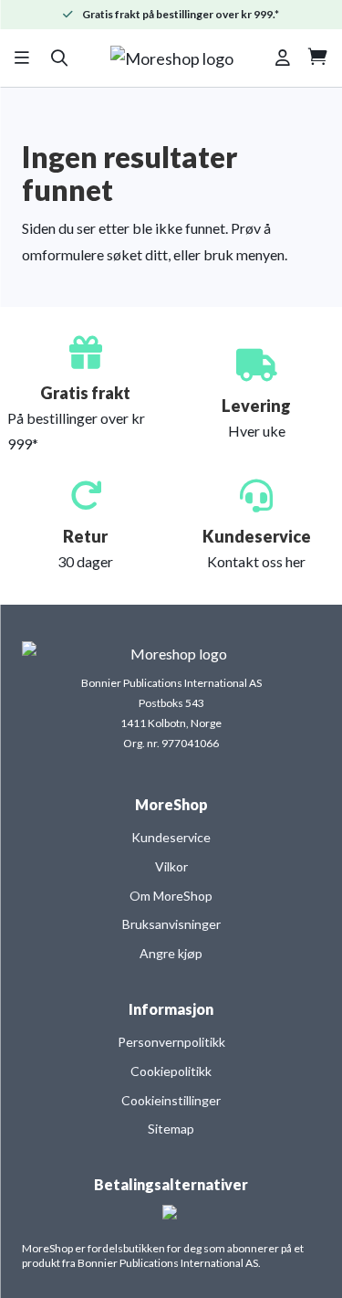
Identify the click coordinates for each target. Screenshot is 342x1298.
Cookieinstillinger (171, 1100)
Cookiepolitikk (171, 1071)
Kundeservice (171, 837)
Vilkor (171, 866)
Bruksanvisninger (171, 924)
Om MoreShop (171, 895)
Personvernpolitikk (171, 1042)
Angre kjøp (171, 953)
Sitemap (171, 1128)
